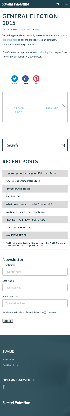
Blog (37, 29)
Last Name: (8, 280)
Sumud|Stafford (19, 110)
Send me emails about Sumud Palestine (23, 312)
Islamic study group (51, 108)
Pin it (36, 83)
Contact (10, 365)
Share (25, 83)
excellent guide (44, 52)
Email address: (10, 296)
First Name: (8, 264)
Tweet (14, 83)
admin (26, 29)
